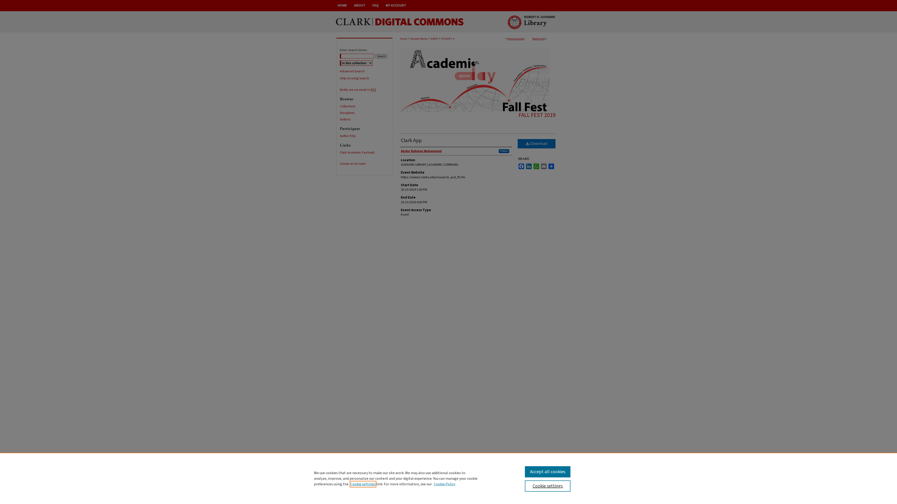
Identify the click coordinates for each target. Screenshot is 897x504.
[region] (448, 478)
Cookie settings (363, 484)
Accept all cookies (547, 472)
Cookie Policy (444, 484)
